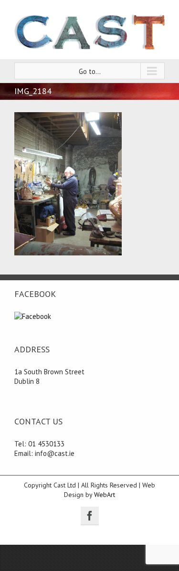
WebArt (104, 494)
